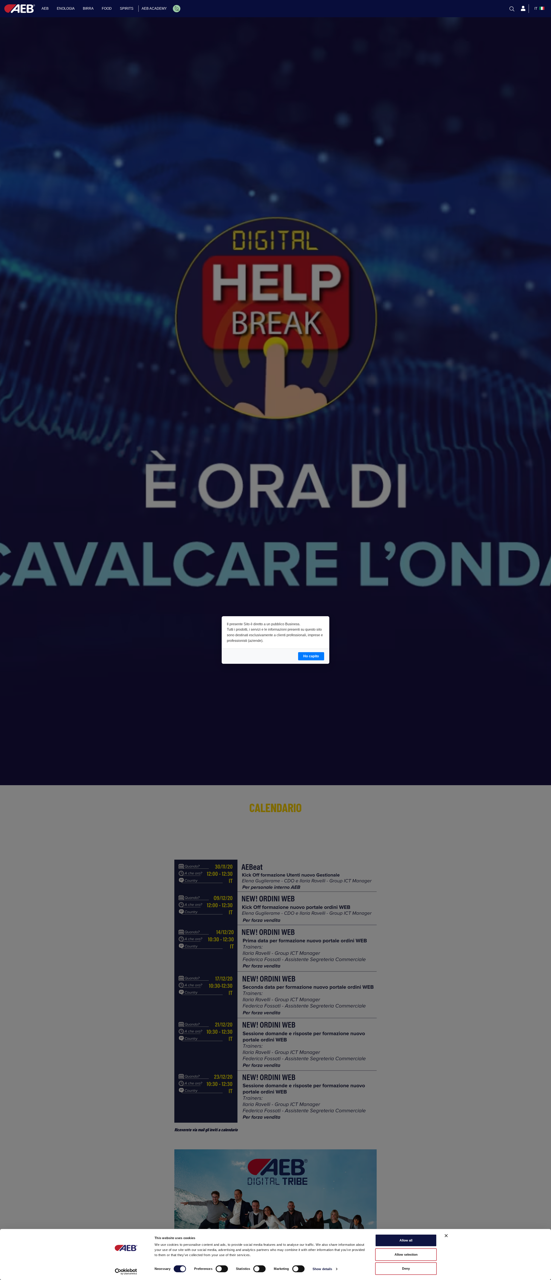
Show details (322, 1269)
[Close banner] (446, 1235)
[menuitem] (176, 8)
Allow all (405, 1240)
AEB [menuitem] (45, 8)
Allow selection (406, 1254)
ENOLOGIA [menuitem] (66, 8)
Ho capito (311, 656)
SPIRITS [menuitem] (126, 8)
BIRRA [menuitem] (88, 8)
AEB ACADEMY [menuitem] (154, 8)
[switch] (222, 1268)
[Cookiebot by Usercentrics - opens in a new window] (126, 1271)
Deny (406, 1268)
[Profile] (523, 8)
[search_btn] (512, 9)
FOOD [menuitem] (107, 8)
